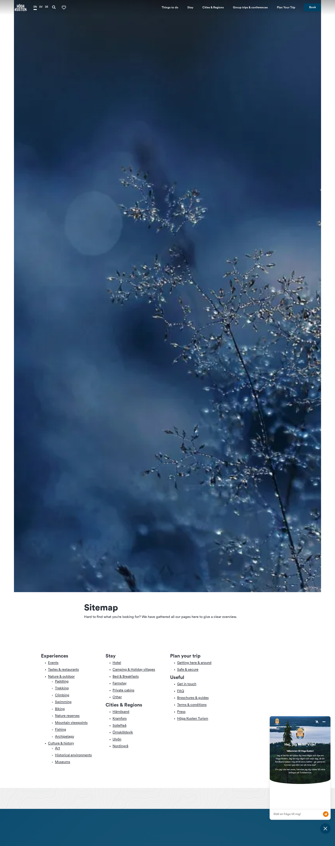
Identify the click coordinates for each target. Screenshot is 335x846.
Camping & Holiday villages (134, 669)
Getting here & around (194, 662)
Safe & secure (187, 669)
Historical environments (73, 755)
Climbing (62, 695)
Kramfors (120, 718)
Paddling (62, 681)
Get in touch (186, 684)
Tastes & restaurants (63, 669)
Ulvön (117, 739)
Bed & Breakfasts (126, 676)
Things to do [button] (170, 7)
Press (181, 711)
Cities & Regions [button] (213, 7)
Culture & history (61, 743)
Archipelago (64, 736)
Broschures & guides (193, 698)
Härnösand (121, 711)
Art (57, 748)
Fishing (60, 729)
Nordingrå (120, 746)
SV (41, 6)
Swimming (63, 702)
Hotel (117, 662)
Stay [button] (190, 7)
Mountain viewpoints (71, 722)
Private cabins (123, 690)
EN (35, 6)
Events (53, 662)
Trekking (62, 688)
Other (117, 697)
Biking (60, 709)
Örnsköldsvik (123, 732)
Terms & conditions (192, 705)
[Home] (20, 7)
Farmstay (119, 683)
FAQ (180, 691)
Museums (62, 762)
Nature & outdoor (61, 676)
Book (312, 7)
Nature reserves (67, 715)
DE (46, 6)
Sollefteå (119, 725)
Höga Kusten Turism (192, 718)
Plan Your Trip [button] (286, 7)
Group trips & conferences (250, 7)
